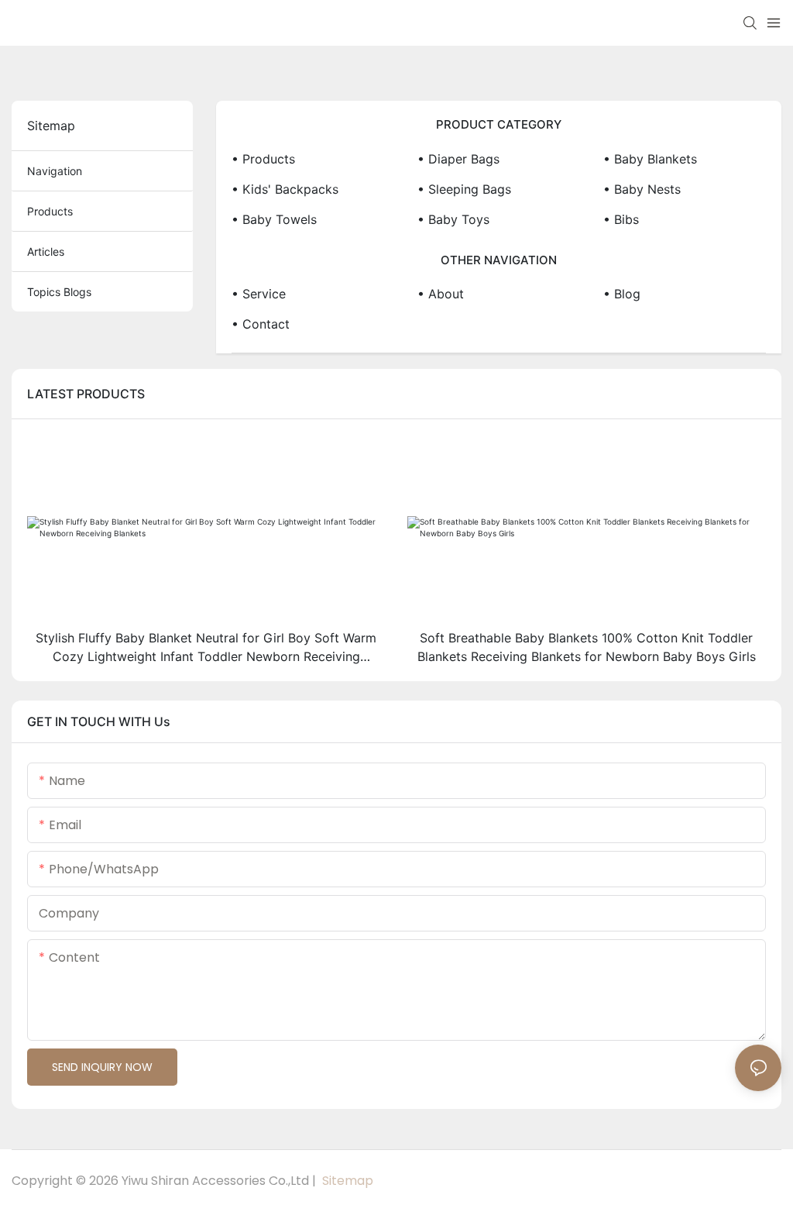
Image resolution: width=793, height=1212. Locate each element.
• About (440, 293)
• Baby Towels (274, 219)
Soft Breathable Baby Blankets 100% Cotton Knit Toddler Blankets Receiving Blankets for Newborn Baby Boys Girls (586, 647)
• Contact (261, 324)
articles (45, 251)
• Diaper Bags (458, 159)
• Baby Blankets (650, 159)
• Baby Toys (453, 219)
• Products (263, 159)
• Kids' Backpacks (285, 189)
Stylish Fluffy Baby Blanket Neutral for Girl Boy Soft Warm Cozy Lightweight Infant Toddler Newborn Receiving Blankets (206, 648)
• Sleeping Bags (464, 189)
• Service (259, 293)
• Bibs (621, 219)
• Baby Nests (642, 189)
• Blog (621, 293)
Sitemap (346, 1181)
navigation (54, 170)
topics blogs (59, 291)
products (50, 211)
